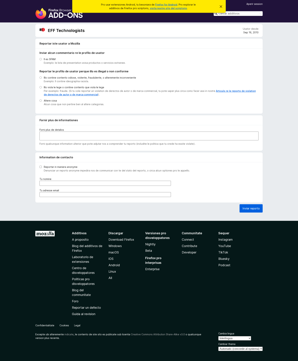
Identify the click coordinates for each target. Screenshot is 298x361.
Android (114, 265)
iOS (110, 259)
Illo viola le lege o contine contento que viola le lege (74, 87)
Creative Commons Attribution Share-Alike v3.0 (158, 334)
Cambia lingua (226, 333)
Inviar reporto (251, 208)
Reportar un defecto (86, 307)
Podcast (224, 265)
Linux (112, 271)
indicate (69, 334)
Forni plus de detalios (51, 129)
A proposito (80, 239)
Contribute (189, 246)
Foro (75, 301)
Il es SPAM (50, 59)
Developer (189, 252)
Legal (77, 325)
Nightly (150, 244)
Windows (115, 246)
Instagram (225, 239)
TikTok (223, 252)
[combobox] (238, 13)
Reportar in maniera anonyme (60, 166)
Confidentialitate (44, 325)
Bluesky (224, 259)
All (110, 278)
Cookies (64, 325)
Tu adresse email (49, 190)
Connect (188, 239)
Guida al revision (83, 314)
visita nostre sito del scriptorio (168, 8)
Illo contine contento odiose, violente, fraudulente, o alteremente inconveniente (90, 77)
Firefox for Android (166, 4)
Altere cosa (50, 100)
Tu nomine (46, 179)
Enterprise (152, 269)
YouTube (224, 246)
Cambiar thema (226, 344)
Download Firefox (121, 239)
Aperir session (254, 3)
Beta (148, 250)
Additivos (79, 233)
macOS (113, 252)
